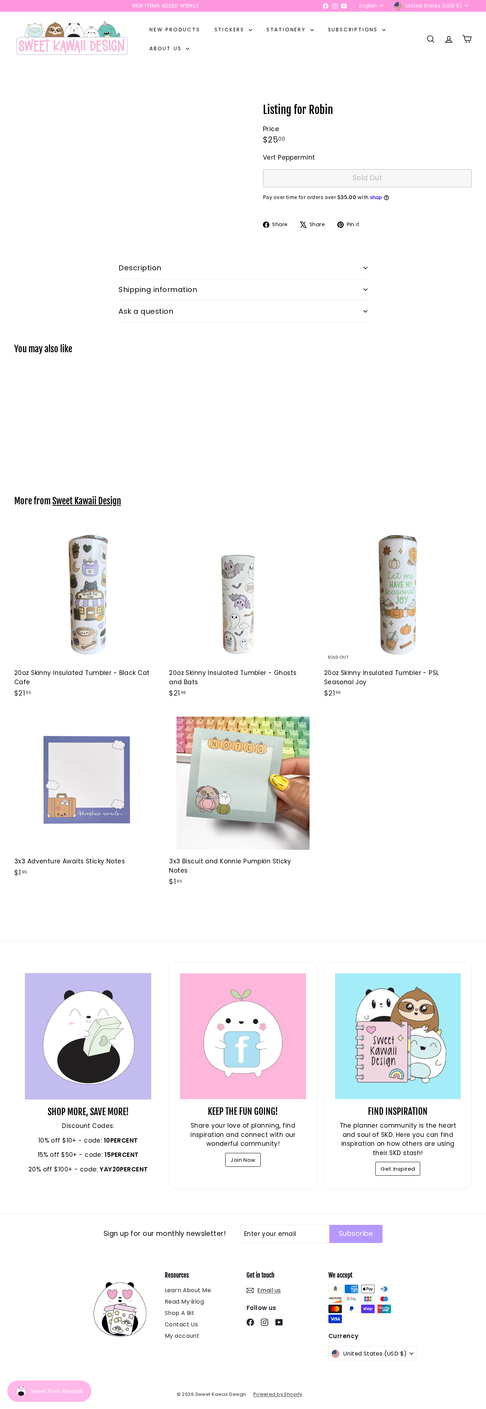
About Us (166, 48)
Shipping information (157, 290)
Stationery (287, 29)
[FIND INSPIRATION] (398, 1036)
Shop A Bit (179, 1313)
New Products (174, 29)
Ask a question (145, 311)
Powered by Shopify (277, 1394)
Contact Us (181, 1324)
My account (182, 1336)
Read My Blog (184, 1302)
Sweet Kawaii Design (86, 500)
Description (140, 268)
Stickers (231, 29)
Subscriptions (354, 29)
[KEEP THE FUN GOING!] (243, 1036)
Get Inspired (398, 1169)
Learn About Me (188, 1290)
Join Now (243, 1160)
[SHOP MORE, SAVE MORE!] (88, 1036)
